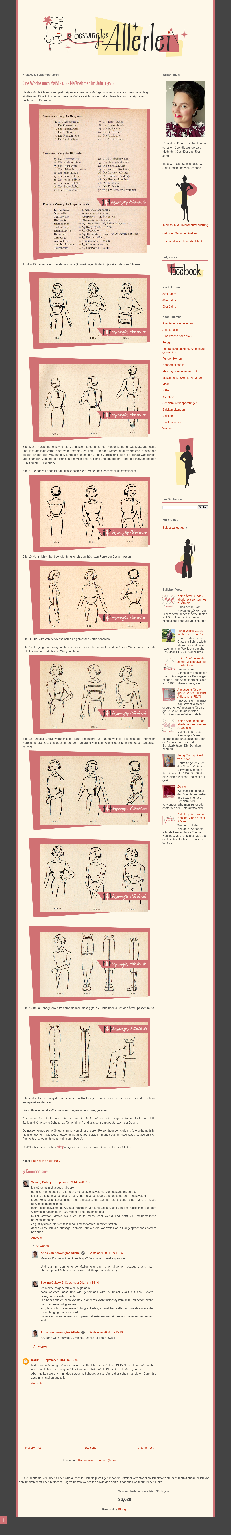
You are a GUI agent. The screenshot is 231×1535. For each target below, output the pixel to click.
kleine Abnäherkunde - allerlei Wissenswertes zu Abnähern (191, 662)
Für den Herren (172, 358)
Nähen (166, 390)
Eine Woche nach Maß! (45, 1160)
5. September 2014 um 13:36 (59, 1360)
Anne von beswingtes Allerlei (60, 1253)
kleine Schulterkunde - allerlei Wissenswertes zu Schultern (191, 724)
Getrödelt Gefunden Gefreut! (180, 233)
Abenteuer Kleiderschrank (179, 323)
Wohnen (167, 428)
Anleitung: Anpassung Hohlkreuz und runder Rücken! (191, 818)
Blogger (123, 1509)
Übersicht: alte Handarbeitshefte (183, 241)
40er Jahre (169, 300)
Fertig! (166, 342)
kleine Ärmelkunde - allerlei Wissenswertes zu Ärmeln (191, 599)
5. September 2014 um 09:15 (71, 1182)
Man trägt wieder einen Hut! (180, 371)
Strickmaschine (172, 422)
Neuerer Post (33, 1447)
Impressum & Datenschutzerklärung (185, 225)
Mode (166, 384)
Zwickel (182, 786)
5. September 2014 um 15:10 (104, 1332)
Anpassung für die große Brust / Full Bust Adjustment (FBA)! (191, 693)
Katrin (35, 1360)
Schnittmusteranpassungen (179, 403)
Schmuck (168, 396)
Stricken (167, 415)
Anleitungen (170, 329)
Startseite (90, 1447)
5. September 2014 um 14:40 (80, 1282)
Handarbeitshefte (173, 364)
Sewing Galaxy (41, 1182)
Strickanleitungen (173, 409)
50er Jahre (169, 306)
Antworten (37, 1237)
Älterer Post (145, 1447)
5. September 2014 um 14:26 (104, 1253)
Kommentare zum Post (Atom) (97, 1460)
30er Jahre (169, 293)
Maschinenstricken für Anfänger (182, 377)
